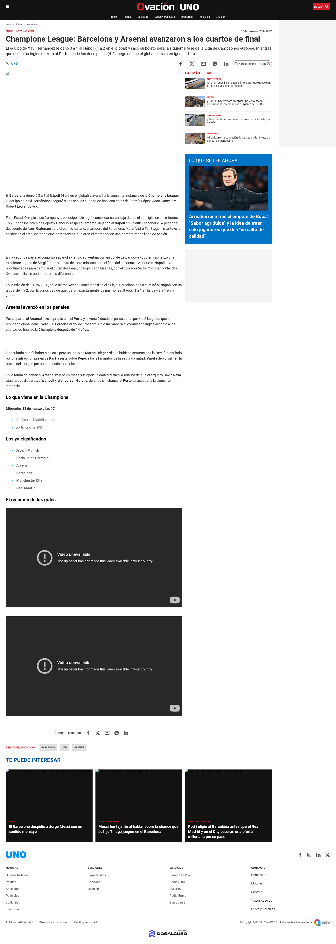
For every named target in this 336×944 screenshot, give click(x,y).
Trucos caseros (261, 900)
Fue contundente (109, 821)
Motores (256, 883)
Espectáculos (97, 875)
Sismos (210, 97)
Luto (12, 821)
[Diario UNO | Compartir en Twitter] (192, 63)
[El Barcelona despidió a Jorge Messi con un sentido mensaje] (49, 793)
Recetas (256, 892)
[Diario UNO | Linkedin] (318, 855)
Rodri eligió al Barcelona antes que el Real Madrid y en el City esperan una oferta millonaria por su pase (223, 831)
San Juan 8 (177, 902)
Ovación (221, 16)
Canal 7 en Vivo (180, 875)
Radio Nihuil (178, 882)
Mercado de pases (199, 821)
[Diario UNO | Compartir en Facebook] (180, 63)
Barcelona (48, 747)
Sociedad (143, 16)
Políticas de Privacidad (20, 922)
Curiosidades (214, 115)
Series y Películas (164, 16)
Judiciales (13, 902)
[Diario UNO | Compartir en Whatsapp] (215, 63)
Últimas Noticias (17, 875)
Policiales (204, 16)
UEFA (64, 747)
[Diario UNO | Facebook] (300, 855)
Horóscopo (258, 875)
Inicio (113, 16)
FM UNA (175, 889)
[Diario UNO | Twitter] (327, 855)
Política (127, 16)
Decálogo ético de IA (86, 922)
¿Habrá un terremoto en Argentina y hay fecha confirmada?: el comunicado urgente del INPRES (236, 102)
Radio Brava (178, 896)
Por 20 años (213, 134)
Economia (187, 16)
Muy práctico (214, 79)
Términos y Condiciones (53, 922)
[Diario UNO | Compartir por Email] (203, 63)
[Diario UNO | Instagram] (309, 855)
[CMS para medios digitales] (168, 934)
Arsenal (79, 747)
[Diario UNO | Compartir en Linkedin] (226, 63)
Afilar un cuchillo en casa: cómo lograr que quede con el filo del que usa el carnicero (239, 84)
